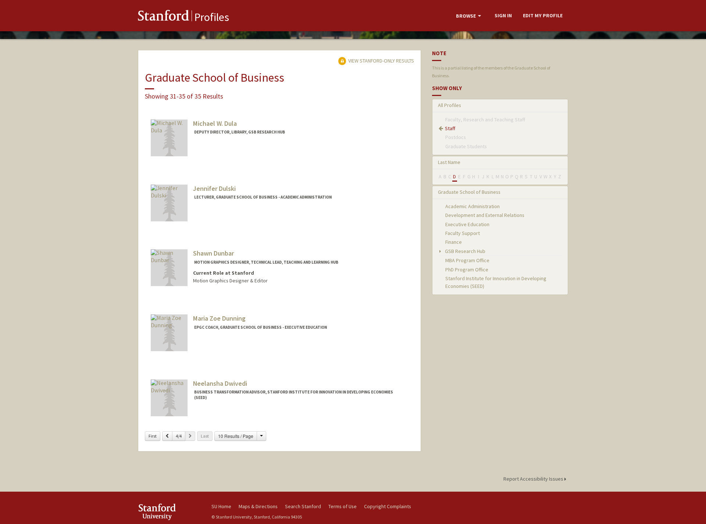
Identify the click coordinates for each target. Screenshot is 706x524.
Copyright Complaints (387, 506)
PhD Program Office (466, 269)
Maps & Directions (258, 506)
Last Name (449, 162)
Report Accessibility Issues (533, 478)
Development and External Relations (484, 215)
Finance (453, 242)
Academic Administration (472, 206)
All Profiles (449, 105)
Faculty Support (462, 233)
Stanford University (169, 512)
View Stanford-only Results (380, 60)
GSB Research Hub (464, 251)
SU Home (221, 506)
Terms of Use (342, 506)
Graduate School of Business (469, 192)
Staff (450, 128)
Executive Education (467, 224)
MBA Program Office (467, 260)
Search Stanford (303, 506)
